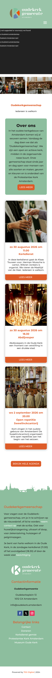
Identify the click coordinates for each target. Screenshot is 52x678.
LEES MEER (26, 187)
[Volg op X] (26, 613)
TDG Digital (29, 672)
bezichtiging (23, 555)
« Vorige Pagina (14, 455)
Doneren (26, 630)
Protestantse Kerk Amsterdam (26, 638)
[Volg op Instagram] (32, 613)
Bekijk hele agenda (26, 463)
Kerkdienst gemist (26, 634)
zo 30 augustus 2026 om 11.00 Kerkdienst (26, 250)
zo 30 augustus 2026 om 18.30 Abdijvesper (26, 334)
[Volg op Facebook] (19, 613)
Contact (26, 627)
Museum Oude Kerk (26, 642)
